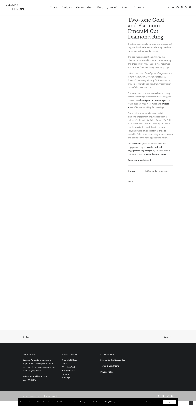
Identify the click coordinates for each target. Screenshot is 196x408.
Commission (84, 7)
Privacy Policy (106, 371)
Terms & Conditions (109, 365)
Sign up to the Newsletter (112, 360)
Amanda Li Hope (69, 360)
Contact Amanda (31, 360)
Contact (139, 7)
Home (53, 7)
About (126, 7)
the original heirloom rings (152, 100)
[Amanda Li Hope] (15, 7)
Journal (113, 7)
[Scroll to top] (191, 402)
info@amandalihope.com (155, 171)
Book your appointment (139, 160)
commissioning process (157, 154)
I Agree (169, 402)
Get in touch (134, 143)
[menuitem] (53, 7)
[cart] (190, 7)
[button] (169, 7)
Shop (100, 7)
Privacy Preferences (153, 402)
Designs (67, 7)
